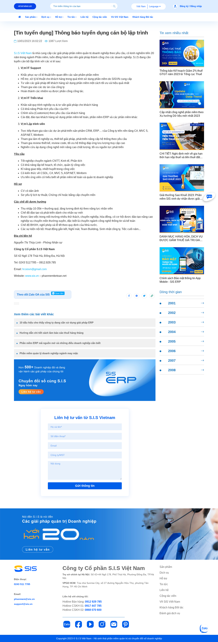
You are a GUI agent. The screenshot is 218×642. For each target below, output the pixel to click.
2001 (172, 303)
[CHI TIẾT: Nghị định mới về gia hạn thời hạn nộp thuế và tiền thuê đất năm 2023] (182, 136)
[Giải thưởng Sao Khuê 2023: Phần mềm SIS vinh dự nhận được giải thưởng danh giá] (182, 177)
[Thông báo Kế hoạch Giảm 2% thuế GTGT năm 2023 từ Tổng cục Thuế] (182, 53)
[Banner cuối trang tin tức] (109, 534)
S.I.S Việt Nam (23, 53)
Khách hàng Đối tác (171, 607)
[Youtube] (90, 624)
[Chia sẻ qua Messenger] (136, 296)
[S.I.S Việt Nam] (33, 568)
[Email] (114, 624)
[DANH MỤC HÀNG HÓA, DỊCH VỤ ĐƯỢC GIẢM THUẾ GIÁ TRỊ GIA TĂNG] (182, 219)
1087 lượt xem (58, 41)
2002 (172, 313)
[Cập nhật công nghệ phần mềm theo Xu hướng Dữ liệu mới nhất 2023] (182, 94)
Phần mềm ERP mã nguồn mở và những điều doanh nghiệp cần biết (60, 343)
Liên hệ (164, 590)
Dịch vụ (164, 572)
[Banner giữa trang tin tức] (84, 380)
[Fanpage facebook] (209, 197)
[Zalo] (67, 624)
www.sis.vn (32, 275)
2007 (172, 360)
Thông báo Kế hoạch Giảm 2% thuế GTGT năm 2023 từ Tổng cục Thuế (181, 72)
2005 (172, 341)
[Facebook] (78, 624)
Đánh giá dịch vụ (170, 613)
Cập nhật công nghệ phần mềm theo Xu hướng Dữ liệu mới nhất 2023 (182, 114)
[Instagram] (102, 624)
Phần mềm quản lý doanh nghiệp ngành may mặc (49, 353)
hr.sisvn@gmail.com (34, 269)
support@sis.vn (23, 604)
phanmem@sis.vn (24, 599)
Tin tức (164, 584)
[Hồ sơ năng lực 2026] (25, 6)
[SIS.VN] (19, 17)
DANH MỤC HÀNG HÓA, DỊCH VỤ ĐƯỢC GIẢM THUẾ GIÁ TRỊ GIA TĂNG (181, 238)
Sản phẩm (166, 566)
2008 (172, 370)
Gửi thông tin (85, 485)
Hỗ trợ (163, 578)
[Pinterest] (125, 624)
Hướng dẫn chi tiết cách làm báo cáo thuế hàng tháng (51, 332)
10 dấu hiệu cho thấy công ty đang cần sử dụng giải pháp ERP (57, 322)
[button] (31, 17)
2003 (172, 322)
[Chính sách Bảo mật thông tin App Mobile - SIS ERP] (182, 260)
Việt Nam (141, 6)
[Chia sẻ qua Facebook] (129, 296)
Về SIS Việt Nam (170, 601)
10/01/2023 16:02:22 (29, 41)
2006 (172, 351)
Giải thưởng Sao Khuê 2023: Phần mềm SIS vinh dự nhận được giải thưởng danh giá (181, 197)
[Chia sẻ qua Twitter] (144, 296)
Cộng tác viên (168, 595)
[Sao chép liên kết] (152, 296)
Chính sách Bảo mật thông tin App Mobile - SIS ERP (180, 280)
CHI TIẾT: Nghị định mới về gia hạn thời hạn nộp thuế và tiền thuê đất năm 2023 (181, 155)
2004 (172, 332)
